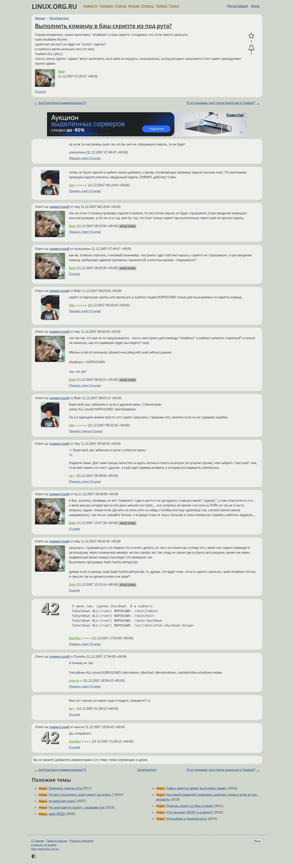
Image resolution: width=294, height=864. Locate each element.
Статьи (120, 6)
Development (59, 18)
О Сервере (37, 840)
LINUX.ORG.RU (54, 6)
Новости (90, 6)
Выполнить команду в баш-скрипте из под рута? (103, 25)
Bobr (61, 71)
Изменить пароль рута (65, 788)
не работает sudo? (62, 801)
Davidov (75, 638)
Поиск (174, 6)
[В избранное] (251, 35)
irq (71, 475)
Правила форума (56, 840)
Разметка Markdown (82, 840)
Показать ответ (79, 158)
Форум (133, 6)
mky (72, 185)
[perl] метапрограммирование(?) (62, 103)
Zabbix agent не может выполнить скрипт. (196, 788)
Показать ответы (80, 431)
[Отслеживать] (251, 48)
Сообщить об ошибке (43, 844)
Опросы (147, 6)
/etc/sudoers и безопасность (186, 818)
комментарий (59, 206)
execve (74, 680)
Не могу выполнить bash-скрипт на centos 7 (81, 794)
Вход (255, 6)
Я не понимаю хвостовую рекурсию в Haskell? (221, 103)
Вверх (257, 841)
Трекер (161, 6)
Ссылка (40, 91)
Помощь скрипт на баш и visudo (189, 806)
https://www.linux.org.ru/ (45, 848)
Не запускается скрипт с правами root (76, 807)
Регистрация (237, 6)
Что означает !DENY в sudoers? (189, 812)
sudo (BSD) (57, 814)
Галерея (106, 6)
